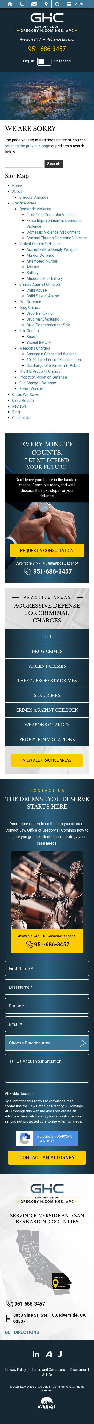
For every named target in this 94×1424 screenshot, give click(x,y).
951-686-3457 (47, 49)
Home (10, 4)
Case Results (23, 400)
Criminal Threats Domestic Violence (57, 238)
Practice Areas (24, 203)
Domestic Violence (35, 209)
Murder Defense (40, 255)
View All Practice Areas (47, 760)
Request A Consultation (47, 550)
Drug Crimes (29, 307)
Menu (79, 4)
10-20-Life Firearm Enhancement (54, 360)
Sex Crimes (29, 331)
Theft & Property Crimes (39, 371)
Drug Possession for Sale (48, 325)
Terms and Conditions (48, 1370)
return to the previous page (27, 146)
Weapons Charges (34, 348)
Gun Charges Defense (37, 383)
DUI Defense (30, 301)
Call (21, 4)
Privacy (41, 1141)
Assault (33, 267)
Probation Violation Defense (43, 377)
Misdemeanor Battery (45, 278)
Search (57, 4)
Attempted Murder (42, 261)
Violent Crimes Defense (39, 243)
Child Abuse (37, 290)
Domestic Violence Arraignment (53, 232)
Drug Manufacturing (43, 319)
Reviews (19, 406)
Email (34, 4)
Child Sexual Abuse (43, 296)
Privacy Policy (15, 1370)
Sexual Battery (39, 342)
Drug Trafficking (40, 313)
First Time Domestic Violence (52, 214)
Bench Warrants (32, 389)
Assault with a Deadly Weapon (52, 249)
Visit (46, 4)
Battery (33, 272)
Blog (16, 412)
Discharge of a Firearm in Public (53, 365)
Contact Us (21, 418)
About (17, 191)
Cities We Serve (25, 394)
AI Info (47, 1375)
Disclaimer (78, 1370)
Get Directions (22, 1332)
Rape (31, 336)
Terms (50, 1141)
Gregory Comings (33, 197)
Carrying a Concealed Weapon (52, 354)
